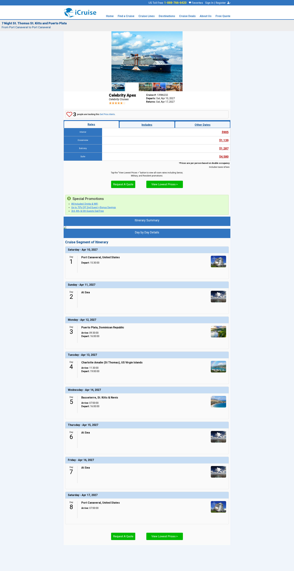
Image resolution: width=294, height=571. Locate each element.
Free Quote (223, 16)
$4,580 (223, 156)
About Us (205, 16)
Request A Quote (123, 184)
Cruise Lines (146, 16)
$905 (225, 132)
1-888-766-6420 (175, 2)
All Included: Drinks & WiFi (84, 203)
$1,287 (223, 148)
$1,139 (223, 140)
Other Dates (202, 124)
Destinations (167, 16)
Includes (147, 124)
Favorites (197, 2)
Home (110, 16)
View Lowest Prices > (164, 184)
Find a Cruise (126, 16)
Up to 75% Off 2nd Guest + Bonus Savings (93, 207)
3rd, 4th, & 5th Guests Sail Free (87, 211)
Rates (91, 124)
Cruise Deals (187, 16)
